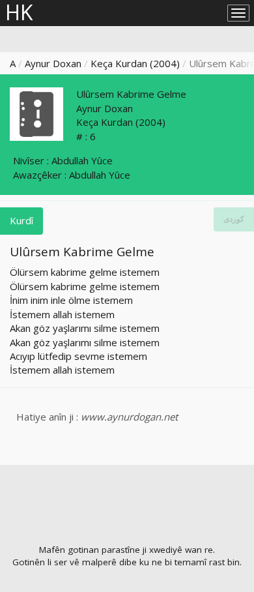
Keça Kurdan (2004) (135, 63)
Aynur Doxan (53, 63)
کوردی (233, 219)
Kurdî (21, 220)
